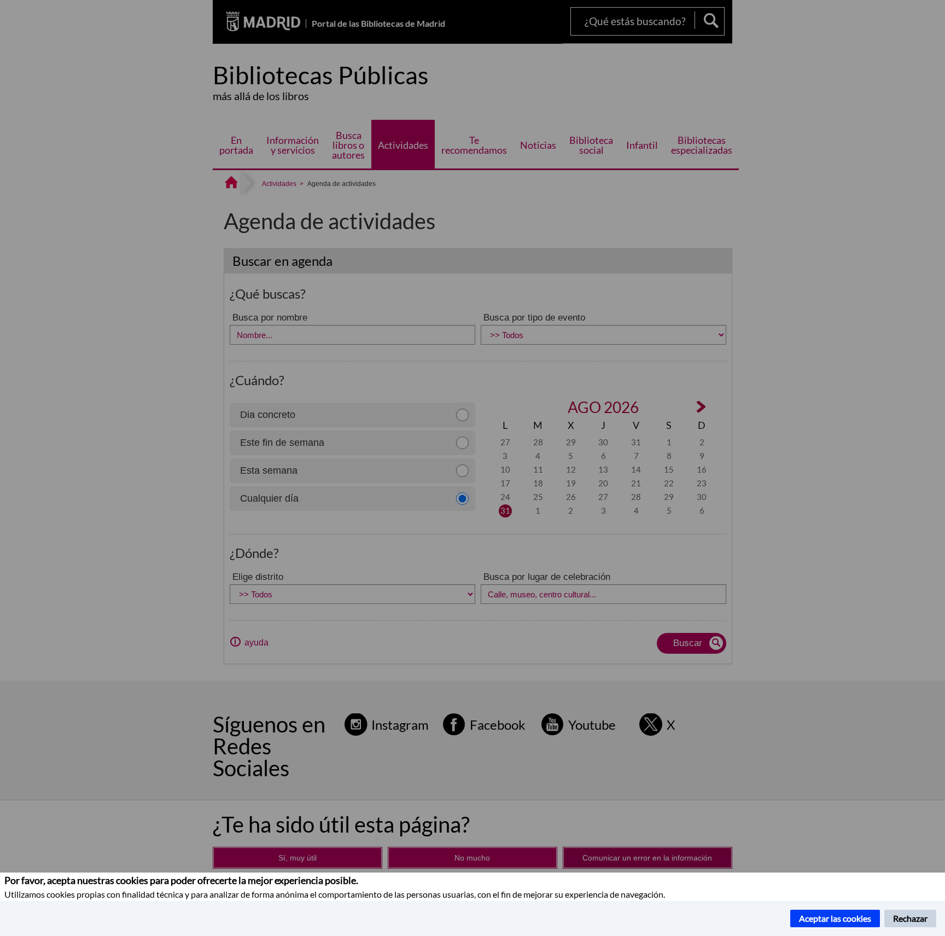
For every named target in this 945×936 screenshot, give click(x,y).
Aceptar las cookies (835, 918)
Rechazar (910, 918)
